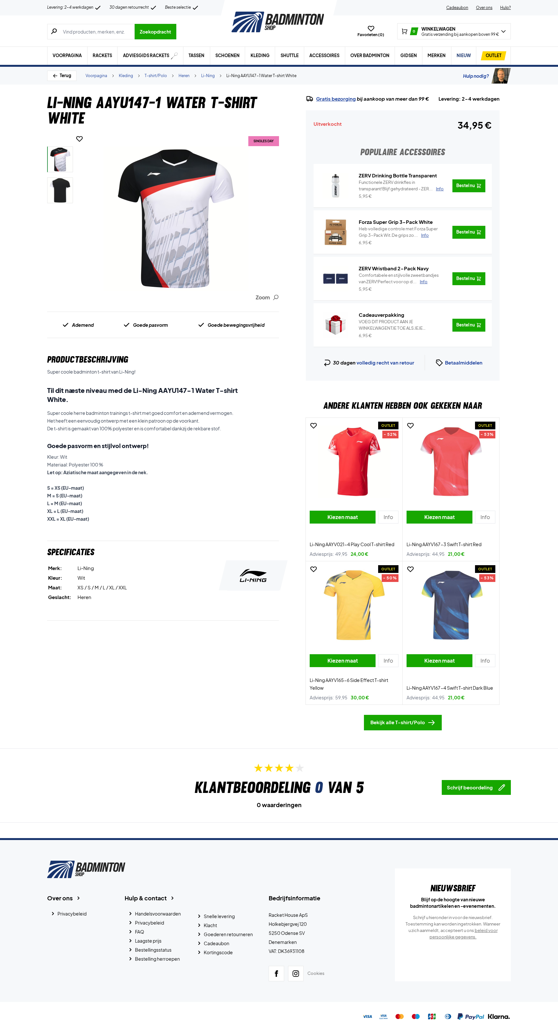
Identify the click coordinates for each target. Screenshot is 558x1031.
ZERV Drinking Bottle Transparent (398, 175)
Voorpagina (67, 55)
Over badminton (369, 55)
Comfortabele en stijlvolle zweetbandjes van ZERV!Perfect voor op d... (399, 278)
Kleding (260, 55)
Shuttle (290, 55)
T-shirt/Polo (156, 75)
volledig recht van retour (385, 362)
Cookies (316, 973)
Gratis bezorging (336, 98)
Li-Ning (208, 75)
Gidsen (408, 55)
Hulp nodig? (476, 76)
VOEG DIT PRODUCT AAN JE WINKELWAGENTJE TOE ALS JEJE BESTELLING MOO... (391, 325)
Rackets (102, 55)
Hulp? (505, 7)
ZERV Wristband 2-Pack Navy (394, 268)
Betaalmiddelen (463, 362)
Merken (437, 55)
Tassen (196, 55)
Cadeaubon (457, 7)
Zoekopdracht (155, 32)
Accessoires (324, 55)
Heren (184, 75)
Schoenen (227, 55)
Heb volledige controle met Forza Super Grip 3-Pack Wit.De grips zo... (398, 232)
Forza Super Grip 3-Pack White (396, 222)
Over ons (484, 7)
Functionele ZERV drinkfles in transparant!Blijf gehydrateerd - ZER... (401, 185)
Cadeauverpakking (381, 315)
